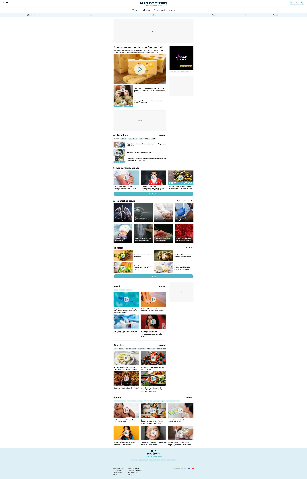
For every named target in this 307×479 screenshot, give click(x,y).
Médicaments (171, 460)
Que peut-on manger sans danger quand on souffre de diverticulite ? (126, 368)
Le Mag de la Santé (154, 460)
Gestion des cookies (133, 468)
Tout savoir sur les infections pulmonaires (123, 219)
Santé (91, 15)
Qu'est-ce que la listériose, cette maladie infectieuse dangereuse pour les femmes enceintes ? (152, 421)
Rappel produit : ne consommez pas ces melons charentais (148, 102)
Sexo (115, 348)
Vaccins (122, 290)
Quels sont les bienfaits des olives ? (126, 388)
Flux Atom (130, 474)
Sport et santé (151, 348)
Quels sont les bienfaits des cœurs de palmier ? (182, 256)
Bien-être (153, 15)
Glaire (141, 138)
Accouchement (132, 401)
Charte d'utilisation (118, 472)
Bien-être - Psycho (131, 348)
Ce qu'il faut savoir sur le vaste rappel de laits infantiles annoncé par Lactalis (179, 444)
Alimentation (141, 348)
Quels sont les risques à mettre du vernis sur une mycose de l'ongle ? (152, 310)
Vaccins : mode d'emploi (181, 219)
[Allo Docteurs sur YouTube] (7, 2)
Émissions (276, 15)
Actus (148, 10)
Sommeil (121, 348)
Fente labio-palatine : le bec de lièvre (163, 239)
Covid (115, 290)
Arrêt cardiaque (133, 138)
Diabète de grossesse (119, 401)
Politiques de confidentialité (135, 470)
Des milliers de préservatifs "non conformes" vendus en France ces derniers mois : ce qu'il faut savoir (149, 90)
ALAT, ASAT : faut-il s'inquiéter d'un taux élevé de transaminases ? (126, 332)
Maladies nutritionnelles (172, 401)
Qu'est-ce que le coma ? (163, 219)
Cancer (147, 138)
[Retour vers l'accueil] (153, 3)
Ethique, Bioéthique (159, 401)
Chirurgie (129, 290)
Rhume (153, 138)
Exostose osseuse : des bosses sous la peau (143, 239)
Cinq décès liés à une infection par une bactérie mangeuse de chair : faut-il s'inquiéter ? (126, 310)
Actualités (122, 135)
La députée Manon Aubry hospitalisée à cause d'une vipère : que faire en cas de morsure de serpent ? (152, 333)
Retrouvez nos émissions (179, 72)
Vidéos (137, 10)
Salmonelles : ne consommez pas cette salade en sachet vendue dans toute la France (146, 159)
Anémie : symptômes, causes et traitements (183, 239)
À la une (31, 15)
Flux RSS (115, 474)
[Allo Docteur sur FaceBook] (4, 2)
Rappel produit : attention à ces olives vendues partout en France (180, 187)
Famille (214, 15)
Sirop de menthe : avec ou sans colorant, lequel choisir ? (143, 267)
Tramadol (123, 138)
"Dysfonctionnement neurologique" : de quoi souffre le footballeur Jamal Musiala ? (153, 188)
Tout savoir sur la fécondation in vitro (142, 219)
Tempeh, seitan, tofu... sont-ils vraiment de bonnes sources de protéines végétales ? (152, 390)
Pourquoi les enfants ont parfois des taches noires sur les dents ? (153, 443)
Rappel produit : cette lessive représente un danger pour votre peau (146, 145)
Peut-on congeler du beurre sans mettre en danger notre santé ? (182, 267)
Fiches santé (160, 10)
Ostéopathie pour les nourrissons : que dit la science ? (125, 421)
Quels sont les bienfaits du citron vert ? (143, 256)
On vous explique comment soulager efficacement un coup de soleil (125, 188)
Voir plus (153, 276)
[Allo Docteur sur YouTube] (193, 468)
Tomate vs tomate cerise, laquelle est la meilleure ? (152, 368)
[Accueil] (153, 453)
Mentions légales (117, 470)
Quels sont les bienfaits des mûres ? (139, 152)
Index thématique (132, 472)
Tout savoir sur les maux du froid (121, 239)
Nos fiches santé (125, 201)
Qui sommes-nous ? (118, 468)
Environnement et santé (163, 348)
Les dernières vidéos (127, 168)
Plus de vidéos (153, 194)
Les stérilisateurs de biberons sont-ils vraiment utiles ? (180, 421)
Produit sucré (148, 401)
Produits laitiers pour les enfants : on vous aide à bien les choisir (126, 443)
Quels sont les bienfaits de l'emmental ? (139, 47)
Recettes (119, 248)
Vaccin (140, 401)
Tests (173, 10)
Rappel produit (143, 460)
